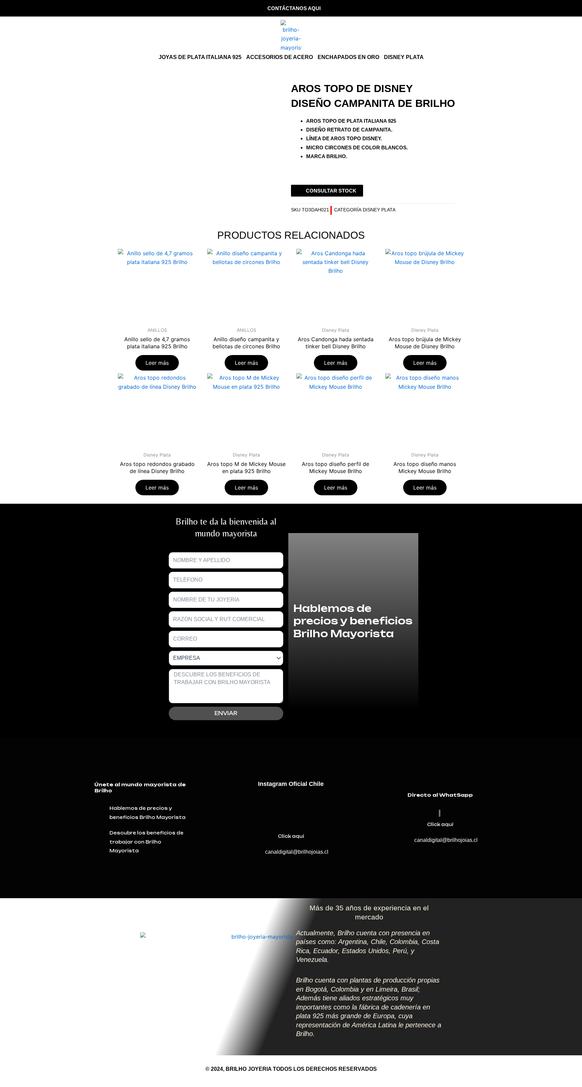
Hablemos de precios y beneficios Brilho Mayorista (353, 621)
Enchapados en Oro (348, 57)
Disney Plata (404, 57)
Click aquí (291, 836)
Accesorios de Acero (279, 57)
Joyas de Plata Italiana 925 (200, 57)
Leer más (157, 362)
